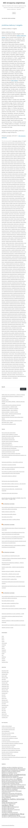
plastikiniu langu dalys (19, 333)
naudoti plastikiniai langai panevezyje (10, 258)
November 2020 (5, 681)
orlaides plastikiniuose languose (12, 263)
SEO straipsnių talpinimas (14, 3)
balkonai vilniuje (17, 148)
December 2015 (5, 705)
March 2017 (4, 698)
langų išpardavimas (14, 212)
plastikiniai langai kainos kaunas (17, 295)
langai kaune (9, 193)
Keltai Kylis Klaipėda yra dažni (8, 746)
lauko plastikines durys (12, 227)
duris (6, 167)
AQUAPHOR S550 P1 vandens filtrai (9, 579)
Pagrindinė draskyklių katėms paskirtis (10, 486)
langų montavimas (20, 217)
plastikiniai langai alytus (16, 284)
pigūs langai (4, 274)
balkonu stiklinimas (10, 155)
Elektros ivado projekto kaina (11, 771)
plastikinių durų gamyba (7, 329)
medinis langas (13, 239)
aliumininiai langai (19, 142)
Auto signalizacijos (5, 731)
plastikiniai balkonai (6, 279)
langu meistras (12, 217)
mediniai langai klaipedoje (17, 236)
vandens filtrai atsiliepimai (10, 807)
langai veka (15, 203)
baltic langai (7, 161)
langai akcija (7, 187)
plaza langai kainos (11, 350)
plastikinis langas (8, 327)
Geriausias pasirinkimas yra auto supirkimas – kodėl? (13, 613)
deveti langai (10, 163)
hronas (3, 182)
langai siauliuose (17, 201)
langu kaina (11, 213)
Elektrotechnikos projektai (10, 776)
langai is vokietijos (15, 189)
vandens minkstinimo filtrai (13, 814)
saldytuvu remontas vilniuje (11, 793)
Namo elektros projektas (10, 789)
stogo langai (13, 802)
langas (7, 205)
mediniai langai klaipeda (7, 236)
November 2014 (5, 715)
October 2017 (4, 693)
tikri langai (10, 365)
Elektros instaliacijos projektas (15, 770)
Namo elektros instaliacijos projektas (13, 788)
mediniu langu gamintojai (11, 241)
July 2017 (3, 695)
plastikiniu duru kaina (17, 329)
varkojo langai (11, 369)
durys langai (15, 172)
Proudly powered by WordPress (8, 825)
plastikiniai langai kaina (18, 293)
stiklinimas (12, 362)
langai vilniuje (21, 203)
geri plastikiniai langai (19, 177)
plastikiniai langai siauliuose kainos (13, 315)
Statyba (19, 141)
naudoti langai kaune (11, 248)
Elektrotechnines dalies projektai (12, 777)
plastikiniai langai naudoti (9, 308)
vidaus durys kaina (10, 371)
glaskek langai (22, 179)
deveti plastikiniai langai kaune (15, 165)
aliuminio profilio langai (12, 144)
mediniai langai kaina (15, 232)
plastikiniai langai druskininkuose (18, 286)
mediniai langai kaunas (11, 234)
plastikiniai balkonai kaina (16, 279)
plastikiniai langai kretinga (14, 303)
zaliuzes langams (7, 378)
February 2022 (5, 677)
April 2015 (4, 712)
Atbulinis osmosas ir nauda (7, 627)
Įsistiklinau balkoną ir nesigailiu (12, 25)
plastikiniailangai (14, 326)
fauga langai (18, 175)
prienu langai (13, 352)
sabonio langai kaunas (8, 357)
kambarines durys (21, 182)
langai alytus (19, 187)
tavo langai (21, 364)
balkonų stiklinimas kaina (20, 155)
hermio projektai (19, 180)
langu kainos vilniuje (11, 215)
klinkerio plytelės (7, 782)
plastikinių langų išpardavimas (11, 338)
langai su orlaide (9, 203)
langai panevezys (17, 196)
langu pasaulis (17, 219)
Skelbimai (4, 657)
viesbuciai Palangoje (18, 817)
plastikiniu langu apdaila (9, 333)
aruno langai (4, 148)
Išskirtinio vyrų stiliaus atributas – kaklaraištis (11, 576)
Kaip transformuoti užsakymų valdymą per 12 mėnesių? (13, 625)
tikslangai (22, 367)
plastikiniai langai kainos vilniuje (8, 296)
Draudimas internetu (6, 734)
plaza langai (4, 350)
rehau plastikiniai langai (20, 353)
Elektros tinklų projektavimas (14, 774)
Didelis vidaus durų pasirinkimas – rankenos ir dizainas (13, 394)
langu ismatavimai (5, 212)
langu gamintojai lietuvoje (7, 208)
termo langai (4, 365)
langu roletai (12, 220)
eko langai (9, 174)
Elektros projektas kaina (9, 773)
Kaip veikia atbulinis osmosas (8, 600)
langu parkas (10, 219)
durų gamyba (22, 167)
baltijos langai (13, 161)
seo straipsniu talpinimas (10, 796)
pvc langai (23, 352)
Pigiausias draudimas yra (7, 444)
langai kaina (15, 191)
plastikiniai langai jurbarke (7, 293)
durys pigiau (4, 174)
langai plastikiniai (18, 198)
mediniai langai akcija (20, 231)
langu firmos (7, 206)
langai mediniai (18, 194)
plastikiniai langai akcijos (17, 282)
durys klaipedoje (9, 172)
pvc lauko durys (5, 353)
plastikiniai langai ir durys (17, 288)
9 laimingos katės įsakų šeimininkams (10, 493)
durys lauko (21, 172)
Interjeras (4, 644)
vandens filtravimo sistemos (11, 809)
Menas (3, 648)
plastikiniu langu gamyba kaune (8, 336)
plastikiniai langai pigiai (14, 312)
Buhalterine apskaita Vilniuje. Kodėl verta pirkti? (12, 420)
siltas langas (10, 359)
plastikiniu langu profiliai (20, 345)
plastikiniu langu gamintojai (7, 334)
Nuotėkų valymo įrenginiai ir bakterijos (10, 441)
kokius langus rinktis (12, 186)
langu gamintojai (20, 206)
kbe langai (4, 184)
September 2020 (5, 684)
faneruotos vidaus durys (10, 175)
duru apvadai (10, 167)
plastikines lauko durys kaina (13, 277)
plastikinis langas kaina (17, 327)
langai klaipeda (15, 193)
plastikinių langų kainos (9, 340)
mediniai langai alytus (6, 232)
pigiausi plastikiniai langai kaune (19, 272)
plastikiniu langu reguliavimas (8, 346)
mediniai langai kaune (21, 234)
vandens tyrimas (7, 817)
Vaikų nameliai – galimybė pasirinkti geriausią (11, 413)
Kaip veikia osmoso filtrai (7, 516)
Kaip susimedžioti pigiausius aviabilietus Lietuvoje (12, 446)
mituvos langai (18, 244)
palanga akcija (6, 791)
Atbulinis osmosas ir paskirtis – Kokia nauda (11, 571)
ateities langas (10, 148)
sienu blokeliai (6, 797)
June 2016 (4, 703)
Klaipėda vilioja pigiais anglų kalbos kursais (11, 436)
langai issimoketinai (8, 191)
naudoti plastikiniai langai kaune (12, 255)
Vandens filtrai (5, 662)
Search (3, 387)
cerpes (23, 769)
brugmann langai (20, 161)
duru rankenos (16, 168)
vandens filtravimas (8, 808)
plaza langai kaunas (20, 350)
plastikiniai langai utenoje (15, 322)
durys (21, 168)
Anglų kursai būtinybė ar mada (8, 451)
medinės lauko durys (15, 229)
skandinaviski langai (9, 360)
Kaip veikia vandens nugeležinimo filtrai (10, 603)
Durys (3, 639)
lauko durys (16, 224)
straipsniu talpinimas (8, 804)
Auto (3, 636)
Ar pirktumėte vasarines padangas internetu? (11, 405)
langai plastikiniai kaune (15, 199)
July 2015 (3, 708)
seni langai (5, 359)
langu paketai (4, 219)
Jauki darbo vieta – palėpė (7, 422)
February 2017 (5, 700)
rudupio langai (17, 355)
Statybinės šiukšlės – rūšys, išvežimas (10, 410)
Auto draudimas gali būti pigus (8, 439)
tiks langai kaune (7, 367)
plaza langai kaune (6, 352)
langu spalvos (10, 222)
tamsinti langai (15, 364)
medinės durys (8, 229)
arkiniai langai (22, 146)
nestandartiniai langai (9, 262)
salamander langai (17, 357)
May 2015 (4, 710)
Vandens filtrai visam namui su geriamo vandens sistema (14, 608)
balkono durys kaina (9, 149)
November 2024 (5, 672)
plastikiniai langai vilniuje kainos (14, 324)
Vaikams (3, 660)
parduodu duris (19, 265)
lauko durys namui (17, 225)
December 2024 (5, 670)
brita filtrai (17, 769)
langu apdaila (17, 205)
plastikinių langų (13, 331)
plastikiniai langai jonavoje (19, 291)
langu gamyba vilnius (19, 210)
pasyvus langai (15, 270)
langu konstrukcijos (20, 215)
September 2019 (5, 686)
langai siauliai (11, 201)
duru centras (16, 167)
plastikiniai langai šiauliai (12, 314)
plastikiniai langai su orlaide (15, 317)
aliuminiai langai (11, 142)
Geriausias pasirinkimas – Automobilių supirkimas (12, 462)
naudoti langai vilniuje (20, 248)
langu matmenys (5, 217)
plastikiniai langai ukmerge (17, 321)
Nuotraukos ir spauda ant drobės (9, 464)
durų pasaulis (10, 168)
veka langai (16, 369)
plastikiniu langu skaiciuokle (8, 348)
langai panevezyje (9, 196)
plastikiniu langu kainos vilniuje (19, 343)
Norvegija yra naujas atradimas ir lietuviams (11, 453)
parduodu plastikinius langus (19, 269)
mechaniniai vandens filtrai (10, 783)
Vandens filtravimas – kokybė (8, 415)
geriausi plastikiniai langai (13, 179)
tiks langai (14, 365)
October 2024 (4, 674)
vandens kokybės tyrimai (10, 812)
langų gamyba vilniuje (10, 210)
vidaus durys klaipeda (12, 372)
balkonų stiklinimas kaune (19, 156)
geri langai (12, 177)
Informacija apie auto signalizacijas (9, 448)
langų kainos (16, 213)
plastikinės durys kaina (14, 276)
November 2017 (5, 691)
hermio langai (13, 180)
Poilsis (3, 653)
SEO (2, 655)
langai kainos (21, 191)
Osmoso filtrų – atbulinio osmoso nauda (10, 574)
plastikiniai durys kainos (13, 281)
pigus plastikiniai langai (12, 274)
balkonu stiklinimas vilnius (10, 160)
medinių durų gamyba (9, 785)
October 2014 (4, 717)
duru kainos (4, 168)
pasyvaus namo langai (6, 270)
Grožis (3, 641)
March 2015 (4, 714)
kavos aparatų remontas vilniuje (12, 780)
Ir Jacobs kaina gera (6, 740)
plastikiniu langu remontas (20, 346)
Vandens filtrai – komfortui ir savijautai (10, 408)
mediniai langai (12, 231)
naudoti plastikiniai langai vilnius (15, 260)
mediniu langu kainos (19, 243)
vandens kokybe (7, 811)
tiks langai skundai (15, 367)
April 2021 (4, 679)
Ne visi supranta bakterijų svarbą (9, 424)
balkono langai (17, 149)
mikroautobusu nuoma (13, 786)
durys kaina (7, 170)
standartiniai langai (6, 362)
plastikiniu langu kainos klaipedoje (12, 341)
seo (21, 793)
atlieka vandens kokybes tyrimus (12, 767)
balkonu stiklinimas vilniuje (7, 158)
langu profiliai (23, 219)
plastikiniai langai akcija (7, 282)
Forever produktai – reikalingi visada (9, 406)
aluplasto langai (15, 146)
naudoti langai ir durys (16, 246)
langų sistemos (19, 220)
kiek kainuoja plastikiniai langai (13, 184)
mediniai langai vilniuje (19, 238)
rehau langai (11, 353)
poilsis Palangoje (16, 791)
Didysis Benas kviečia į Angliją (8, 438)
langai (3, 187)
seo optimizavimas (8, 795)
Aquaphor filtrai (5, 399)
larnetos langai (10, 224)
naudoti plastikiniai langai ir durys (16, 251)
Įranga (3, 646)
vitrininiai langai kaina (12, 376)
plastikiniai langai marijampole (15, 305)
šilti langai (16, 359)
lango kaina (11, 205)
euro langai (20, 174)
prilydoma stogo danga (6, 792)
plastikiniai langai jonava (8, 291)
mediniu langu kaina (10, 243)
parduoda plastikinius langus (9, 265)
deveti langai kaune (18, 163)
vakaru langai (4, 369)
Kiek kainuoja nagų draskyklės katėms (10, 481)
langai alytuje (13, 187)
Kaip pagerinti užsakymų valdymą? (9, 476)
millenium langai (10, 244)
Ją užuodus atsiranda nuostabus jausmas (10, 450)
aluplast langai (21, 144)
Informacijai (14, 141)
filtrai (19, 779)
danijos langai (5, 163)
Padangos (4, 650)
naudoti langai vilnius (6, 250)
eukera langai (15, 174)
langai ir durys (8, 189)
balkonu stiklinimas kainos (7, 156)
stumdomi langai (8, 364)
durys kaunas (13, 170)
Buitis (3, 638)
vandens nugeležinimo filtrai (11, 815)
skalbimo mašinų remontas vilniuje (13, 800)
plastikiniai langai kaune (9, 298)
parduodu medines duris (13, 267)
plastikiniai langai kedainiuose (11, 300)
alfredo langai (4, 142)
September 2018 (5, 688)
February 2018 (5, 689)
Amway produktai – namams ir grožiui (10, 412)
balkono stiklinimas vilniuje (13, 153)
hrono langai (14, 182)
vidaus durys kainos (18, 371)
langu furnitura (13, 206)
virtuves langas (19, 374)
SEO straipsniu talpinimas (8, 503)
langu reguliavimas (6, 220)
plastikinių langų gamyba (19, 334)
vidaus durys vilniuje (11, 374)
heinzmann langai (5, 180)
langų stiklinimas (16, 222)
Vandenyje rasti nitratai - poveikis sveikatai (11, 519)
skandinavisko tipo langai (19, 360)
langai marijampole (11, 194)
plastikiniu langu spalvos (19, 348)
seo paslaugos (18, 795)
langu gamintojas (16, 208)
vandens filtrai (7, 805)
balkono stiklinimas (10, 151)
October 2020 (4, 682)
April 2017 (4, 696)
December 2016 (5, 701)
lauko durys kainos (8, 225)
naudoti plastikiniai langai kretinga (18, 257)
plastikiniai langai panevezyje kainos (13, 310)
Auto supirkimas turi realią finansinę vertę (11, 555)
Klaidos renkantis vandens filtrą (8, 511)
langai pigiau (12, 198)
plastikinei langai (20, 274)
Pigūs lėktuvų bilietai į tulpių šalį (8, 755)
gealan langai (7, 177)
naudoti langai (8, 246)
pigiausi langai (21, 270)
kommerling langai (21, 186)
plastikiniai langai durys (7, 288)
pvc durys (18, 352)
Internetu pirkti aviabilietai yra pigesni (10, 434)
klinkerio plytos (17, 782)
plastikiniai (22, 277)
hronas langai (8, 182)
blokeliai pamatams (8, 769)
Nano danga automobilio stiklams (9, 514)
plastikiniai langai (21, 281)
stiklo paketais (14, 80)
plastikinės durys (5, 276)
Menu (14, 12)
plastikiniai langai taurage (17, 319)
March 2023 (4, 676)
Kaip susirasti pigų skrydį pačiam (9, 432)
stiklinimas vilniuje (19, 362)
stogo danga (6, 802)
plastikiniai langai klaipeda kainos (13, 302)
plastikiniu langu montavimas (8, 345)
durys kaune (18, 170)
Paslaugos (4, 651)
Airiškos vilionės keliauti (7, 443)
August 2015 (4, 707)
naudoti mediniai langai (16, 250)
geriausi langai (5, 179)
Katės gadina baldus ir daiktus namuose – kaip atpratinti (14, 483)
